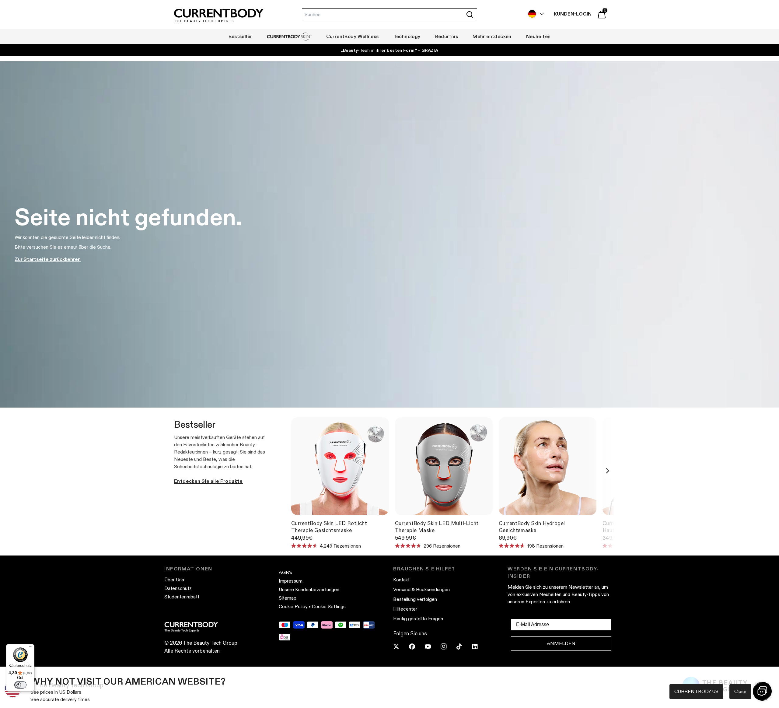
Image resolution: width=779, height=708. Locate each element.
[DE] (534, 14)
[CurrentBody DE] (219, 16)
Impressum (290, 581)
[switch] (20, 685)
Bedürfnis (446, 36)
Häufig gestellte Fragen (418, 619)
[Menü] (30, 647)
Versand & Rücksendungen (421, 589)
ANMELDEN (561, 643)
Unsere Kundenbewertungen (309, 589)
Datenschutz (178, 588)
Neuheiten (538, 36)
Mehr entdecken (492, 36)
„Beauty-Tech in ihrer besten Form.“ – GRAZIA (389, 50)
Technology (407, 36)
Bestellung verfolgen (415, 599)
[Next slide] (607, 471)
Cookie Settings (329, 606)
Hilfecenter (405, 609)
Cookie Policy (293, 606)
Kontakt (401, 580)
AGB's (285, 572)
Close (740, 691)
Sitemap (287, 598)
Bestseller (240, 36)
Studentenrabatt (181, 597)
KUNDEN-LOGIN (573, 14)
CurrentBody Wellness (352, 36)
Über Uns (174, 580)
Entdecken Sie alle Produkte (208, 481)
